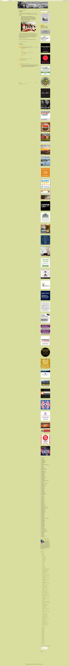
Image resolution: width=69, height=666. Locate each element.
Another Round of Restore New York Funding (45, 579)
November (43, 557)
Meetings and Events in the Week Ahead (45, 574)
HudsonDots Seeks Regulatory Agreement (45, 576)
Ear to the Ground (44, 597)
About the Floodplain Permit (45, 623)
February (43, 567)
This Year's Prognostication (45, 624)
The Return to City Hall (44, 572)
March (43, 566)
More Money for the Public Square (46, 601)
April (42, 565)
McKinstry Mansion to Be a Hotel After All (46, 578)
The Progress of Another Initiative (46, 596)
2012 (42, 641)
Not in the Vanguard (44, 613)
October (43, 558)
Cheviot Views (23, 46)
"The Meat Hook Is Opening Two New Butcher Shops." (28, 14)
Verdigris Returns (44, 620)
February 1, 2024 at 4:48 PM (28, 46)
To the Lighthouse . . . (44, 607)
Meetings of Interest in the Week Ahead (45, 619)
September (43, 559)
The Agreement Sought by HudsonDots (45, 571)
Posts (42, 647)
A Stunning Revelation (44, 595)
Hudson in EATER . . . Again (45, 608)
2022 (42, 629)
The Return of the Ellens (44, 585)
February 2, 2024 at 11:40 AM (29, 52)
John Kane (25, 52)
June (42, 563)
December (43, 556)
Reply (22, 49)
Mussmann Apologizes (44, 590)
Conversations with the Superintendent (44, 605)
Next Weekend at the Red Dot (45, 604)
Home (28, 82)
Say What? (43, 600)
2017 (42, 635)
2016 (42, 636)
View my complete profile (43, 549)
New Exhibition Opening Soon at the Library (45, 582)
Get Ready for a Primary (44, 614)
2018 (42, 634)
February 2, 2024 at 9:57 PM (28, 58)
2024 (42, 555)
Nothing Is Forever (44, 617)
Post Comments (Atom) (24, 83)
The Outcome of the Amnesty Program (45, 599)
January (43, 627)
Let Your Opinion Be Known (45, 609)
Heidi (22, 63)
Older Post (36, 82)
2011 (42, 642)
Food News (43, 625)
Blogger (42, 664)
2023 (42, 628)
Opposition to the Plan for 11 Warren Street (45, 622)
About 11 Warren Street (44, 615)
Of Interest (43, 610)
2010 (42, 643)
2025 (42, 554)
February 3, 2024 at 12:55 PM (26, 63)
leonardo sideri (23, 58)
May (42, 564)
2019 (42, 633)
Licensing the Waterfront (44, 586)
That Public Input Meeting (45, 616)
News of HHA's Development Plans (45, 589)
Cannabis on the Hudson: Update (45, 568)
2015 (42, 637)
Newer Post (20, 82)
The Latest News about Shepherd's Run (46, 612)
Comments (43, 648)
